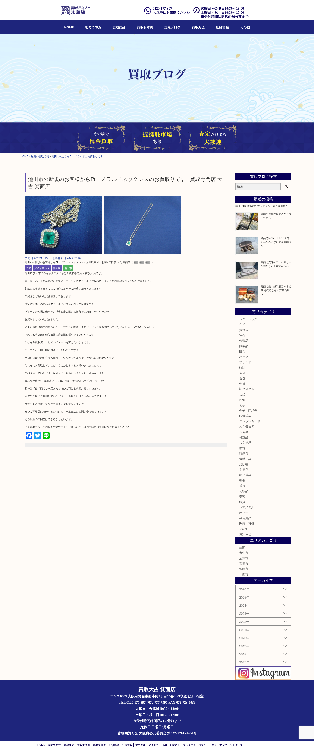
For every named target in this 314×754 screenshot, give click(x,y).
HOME (69, 27)
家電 (242, 448)
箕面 (242, 547)
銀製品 (243, 346)
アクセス (153, 745)
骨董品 (243, 437)
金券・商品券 (248, 410)
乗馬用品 (245, 518)
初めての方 (93, 27)
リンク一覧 (236, 745)
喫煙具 (243, 453)
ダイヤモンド (42, 268)
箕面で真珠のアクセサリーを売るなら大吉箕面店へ (276, 264)
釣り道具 (245, 475)
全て (28, 268)
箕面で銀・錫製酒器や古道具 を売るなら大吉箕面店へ (276, 290)
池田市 (68, 268)
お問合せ (175, 745)
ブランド (245, 362)
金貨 (242, 383)
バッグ (243, 356)
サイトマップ (219, 745)
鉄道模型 (245, 416)
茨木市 (243, 558)
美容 (242, 496)
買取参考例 (145, 27)
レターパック (248, 319)
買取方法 (198, 27)
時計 (242, 367)
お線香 (243, 464)
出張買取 (127, 745)
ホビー (243, 512)
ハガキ (243, 432)
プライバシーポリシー (196, 745)
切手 (242, 405)
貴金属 (56, 268)
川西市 (243, 574)
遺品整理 (140, 745)
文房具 (243, 469)
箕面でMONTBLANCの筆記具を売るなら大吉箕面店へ (276, 241)
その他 (243, 528)
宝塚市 (243, 563)
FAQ (164, 745)
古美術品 (245, 442)
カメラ (243, 373)
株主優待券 (246, 426)
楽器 (242, 480)
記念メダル (246, 389)
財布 (242, 351)
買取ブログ (172, 27)
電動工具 (245, 459)
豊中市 (243, 553)
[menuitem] (69, 27)
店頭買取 (114, 745)
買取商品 (119, 27)
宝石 (242, 335)
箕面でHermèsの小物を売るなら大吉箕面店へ (261, 205)
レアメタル (246, 507)
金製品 (243, 340)
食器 (242, 378)
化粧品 (243, 491)
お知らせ (245, 534)
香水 (242, 486)
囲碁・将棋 (246, 523)
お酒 (242, 399)
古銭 (242, 394)
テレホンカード (249, 421)
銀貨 (242, 502)
